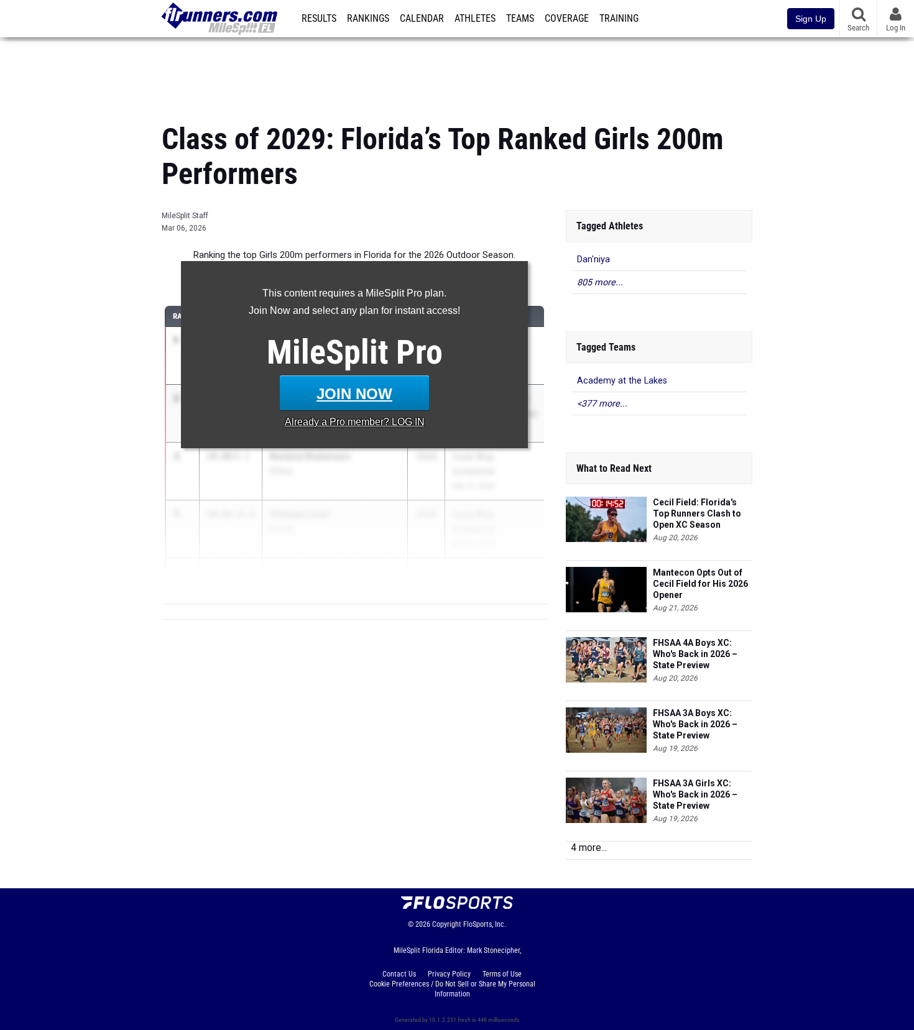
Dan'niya (593, 259)
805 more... (600, 282)
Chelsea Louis (300, 513)
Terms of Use (502, 974)
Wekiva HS (289, 586)
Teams (520, 18)
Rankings (368, 18)
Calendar (422, 18)
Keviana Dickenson (310, 456)
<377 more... (602, 403)
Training (619, 18)
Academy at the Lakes (622, 380)
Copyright (446, 924)
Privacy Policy (449, 974)
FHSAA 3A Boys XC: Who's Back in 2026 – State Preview (695, 724)
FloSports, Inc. (484, 924)
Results (319, 18)
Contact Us (399, 974)
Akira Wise (292, 571)
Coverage (567, 18)
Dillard (281, 471)
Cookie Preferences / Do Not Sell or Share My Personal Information (452, 989)
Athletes (475, 18)
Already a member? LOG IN (355, 421)
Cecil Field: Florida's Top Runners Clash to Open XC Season (697, 513)
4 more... (589, 847)
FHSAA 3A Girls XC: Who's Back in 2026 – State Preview (695, 794)
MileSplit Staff (185, 215)
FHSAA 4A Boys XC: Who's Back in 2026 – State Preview (695, 654)
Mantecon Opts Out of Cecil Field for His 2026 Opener (700, 584)
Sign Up (810, 19)
